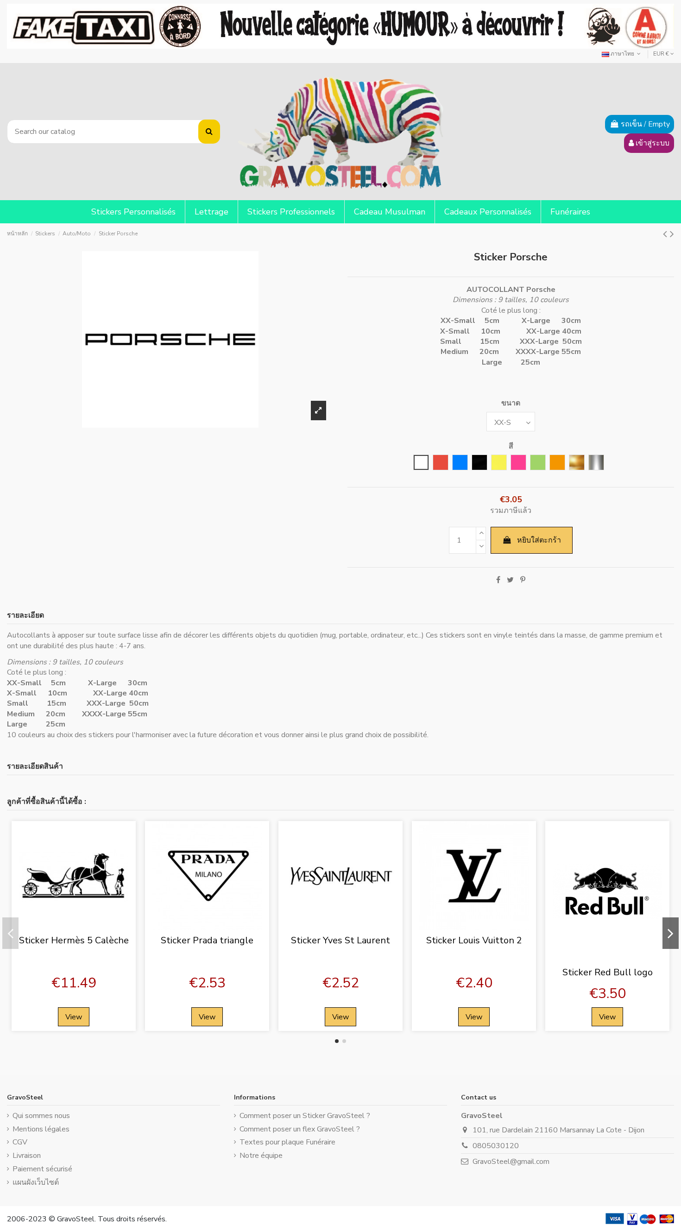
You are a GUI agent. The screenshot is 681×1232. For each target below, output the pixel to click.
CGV (20, 1142)
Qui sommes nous (41, 1116)
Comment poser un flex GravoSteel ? (300, 1129)
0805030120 (496, 1146)
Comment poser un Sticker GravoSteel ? (305, 1116)
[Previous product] (666, 234)
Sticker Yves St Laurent (340, 940)
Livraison (27, 1155)
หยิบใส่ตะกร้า (539, 540)
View (73, 1017)
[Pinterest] (522, 580)
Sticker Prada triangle (207, 940)
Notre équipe (261, 1155)
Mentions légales (41, 1129)
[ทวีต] (510, 580)
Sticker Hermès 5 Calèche (74, 940)
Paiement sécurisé (42, 1169)
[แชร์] (498, 580)
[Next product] (672, 234)
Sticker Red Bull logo (607, 972)
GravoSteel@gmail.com (511, 1161)
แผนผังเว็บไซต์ (36, 1182)
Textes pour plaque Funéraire (287, 1142)
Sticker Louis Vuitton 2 (474, 940)
